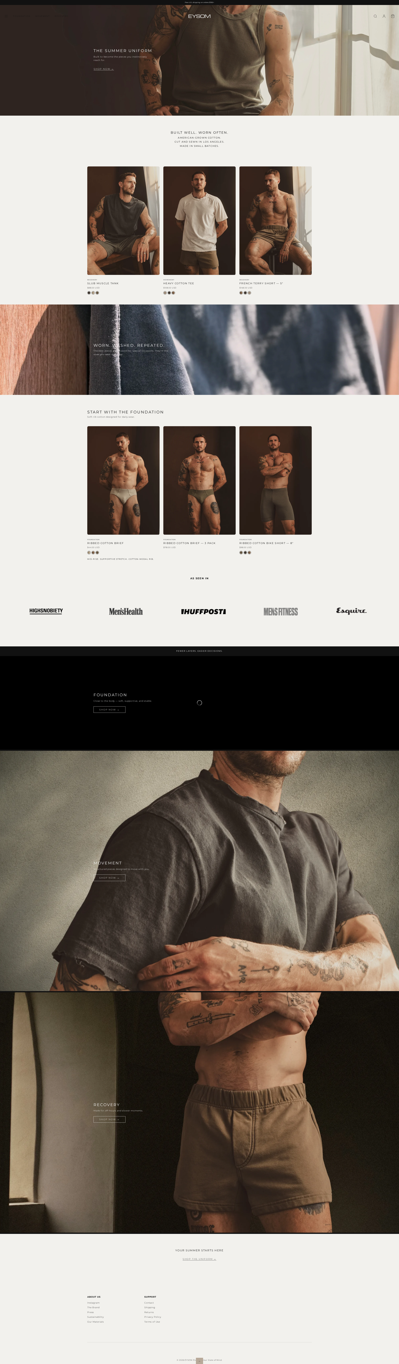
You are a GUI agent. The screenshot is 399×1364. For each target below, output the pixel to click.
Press (90, 1312)
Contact (149, 1302)
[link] (384, 16)
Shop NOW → (109, 877)
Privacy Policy (152, 1317)
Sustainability (95, 1317)
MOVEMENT (42, 16)
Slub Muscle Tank (103, 283)
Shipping (149, 1307)
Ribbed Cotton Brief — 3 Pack (189, 543)
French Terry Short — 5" (261, 283)
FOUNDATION (21, 16)
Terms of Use (152, 1321)
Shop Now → (104, 68)
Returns (149, 1312)
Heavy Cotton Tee (178, 283)
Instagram (93, 1302)
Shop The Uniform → (199, 1259)
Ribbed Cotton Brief (105, 543)
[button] (6, 16)
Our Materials (95, 1321)
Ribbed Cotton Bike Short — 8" (266, 543)
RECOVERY (61, 16)
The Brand (93, 1307)
